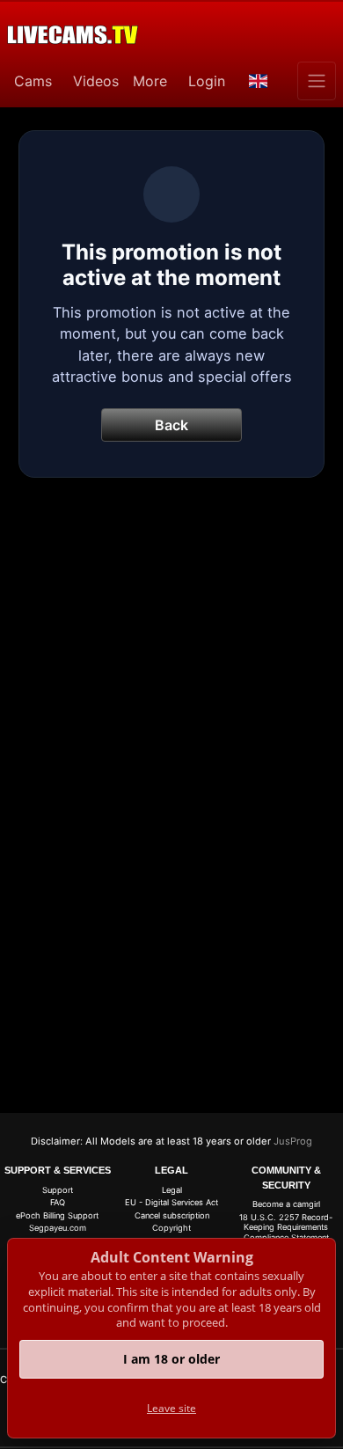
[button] (258, 81)
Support (57, 1190)
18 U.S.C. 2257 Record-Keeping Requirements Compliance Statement (285, 1227)
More (150, 81)
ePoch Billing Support (57, 1215)
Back (171, 425)
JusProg (293, 1141)
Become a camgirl (286, 1204)
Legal (172, 1190)
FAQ (57, 1202)
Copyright (171, 1228)
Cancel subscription (172, 1215)
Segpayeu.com (57, 1228)
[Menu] (316, 81)
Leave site (171, 1408)
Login (206, 81)
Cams (33, 81)
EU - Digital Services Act (171, 1202)
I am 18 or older (171, 1358)
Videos (96, 81)
